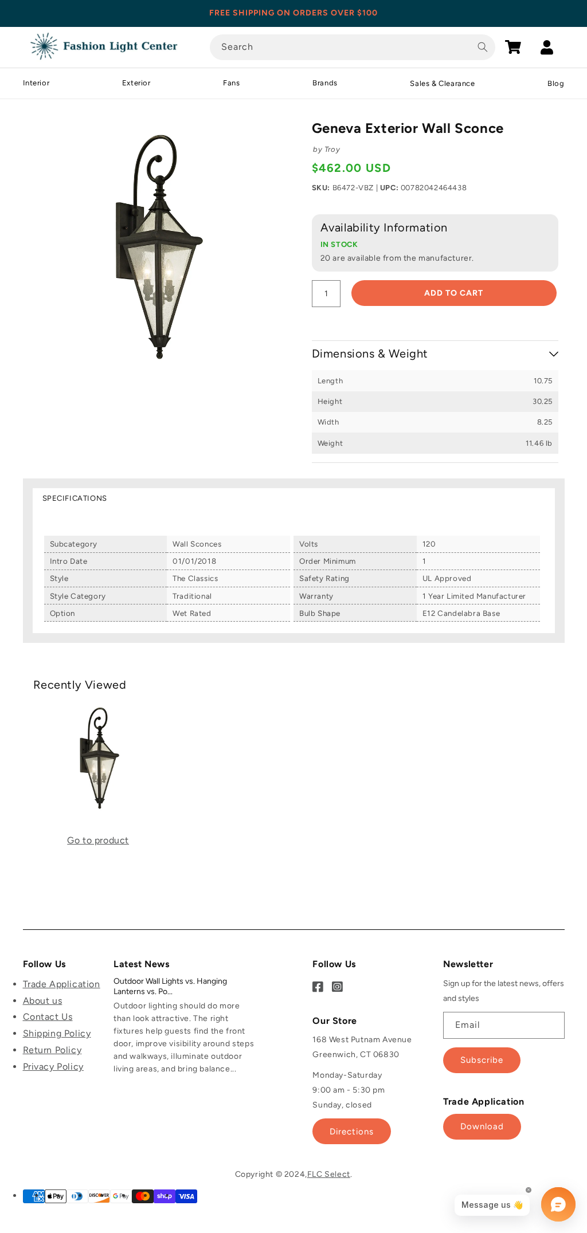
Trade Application (61, 984)
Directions (352, 1131)
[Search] (482, 47)
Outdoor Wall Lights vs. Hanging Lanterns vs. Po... (170, 986)
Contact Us (48, 1016)
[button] (513, 47)
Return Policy (52, 1049)
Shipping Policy (57, 1033)
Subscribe (481, 1060)
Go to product (98, 840)
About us (42, 1000)
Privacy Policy (53, 1066)
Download (482, 1126)
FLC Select (328, 1174)
